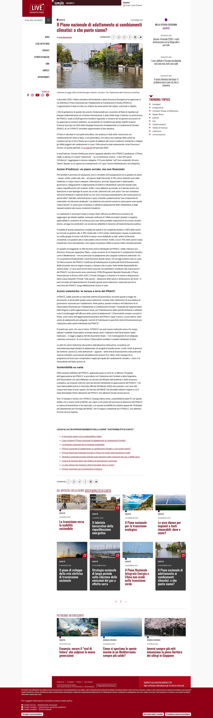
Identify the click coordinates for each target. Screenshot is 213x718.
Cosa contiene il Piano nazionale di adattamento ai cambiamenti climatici (94, 441)
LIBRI (47, 63)
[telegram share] (124, 37)
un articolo (87, 148)
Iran (154, 121)
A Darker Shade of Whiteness (165, 111)
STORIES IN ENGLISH (41, 57)
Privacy (78, 682)
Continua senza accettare (178, 714)
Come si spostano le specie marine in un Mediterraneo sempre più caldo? (120, 652)
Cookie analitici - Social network (37, 709)
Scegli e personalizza (32, 714)
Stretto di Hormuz (160, 128)
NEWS (47, 37)
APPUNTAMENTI (43, 77)
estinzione (156, 131)
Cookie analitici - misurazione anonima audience (44, 707)
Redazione (60, 682)
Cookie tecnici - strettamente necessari (40, 705)
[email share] (140, 37)
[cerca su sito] (48, 20)
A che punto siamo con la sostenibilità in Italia (81, 436)
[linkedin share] (135, 37)
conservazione (158, 135)
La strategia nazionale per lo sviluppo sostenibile (83, 445)
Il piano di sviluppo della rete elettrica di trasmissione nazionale (89, 461)
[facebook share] (129, 37)
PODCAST (45, 50)
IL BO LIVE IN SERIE (42, 43)
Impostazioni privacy (106, 686)
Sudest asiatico (159, 124)
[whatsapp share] (119, 37)
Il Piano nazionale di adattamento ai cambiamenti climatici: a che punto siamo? (96, 449)
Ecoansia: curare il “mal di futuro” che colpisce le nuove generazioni (77, 652)
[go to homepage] (37, 8)
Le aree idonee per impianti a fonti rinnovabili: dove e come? (88, 465)
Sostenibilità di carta (98, 490)
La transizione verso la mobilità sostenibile (71, 525)
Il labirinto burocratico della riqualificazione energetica (102, 527)
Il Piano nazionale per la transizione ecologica (82, 469)
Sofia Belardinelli (65, 37)
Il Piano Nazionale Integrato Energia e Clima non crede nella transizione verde (96, 453)
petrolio (155, 118)
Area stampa (88, 682)
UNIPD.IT (46, 70)
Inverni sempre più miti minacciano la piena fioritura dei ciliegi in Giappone (164, 652)
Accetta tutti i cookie (153, 714)
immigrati (156, 104)
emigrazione (157, 108)
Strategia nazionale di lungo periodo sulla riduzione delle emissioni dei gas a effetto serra (101, 457)
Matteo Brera (158, 114)
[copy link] (113, 37)
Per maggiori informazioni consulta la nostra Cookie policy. (46, 701)
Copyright (70, 682)
